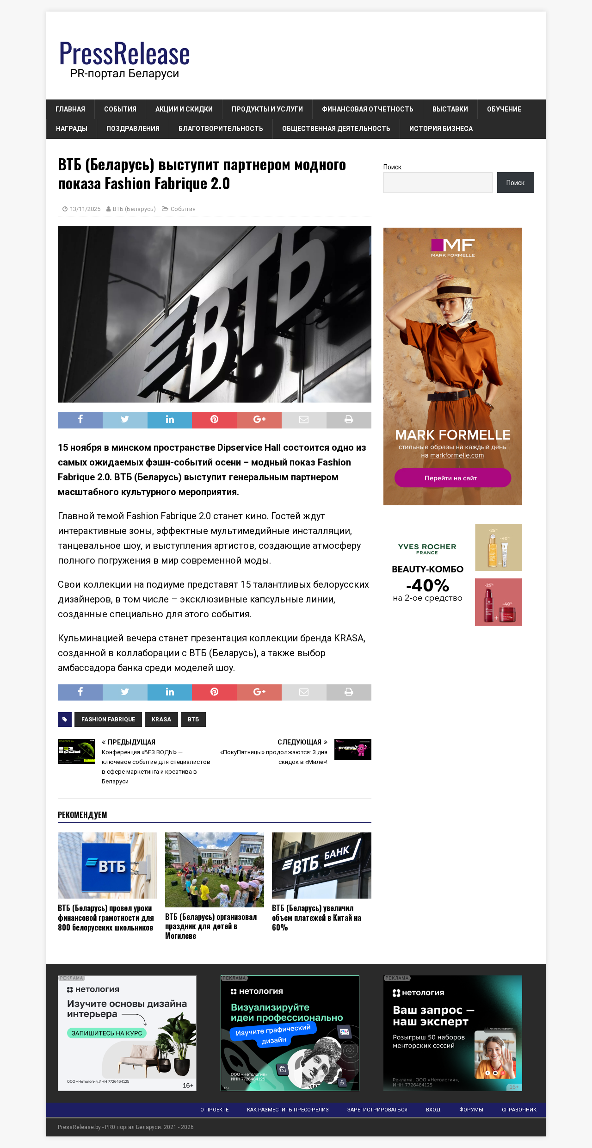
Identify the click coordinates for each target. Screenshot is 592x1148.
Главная (70, 109)
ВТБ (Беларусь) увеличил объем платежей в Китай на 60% (316, 917)
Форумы (471, 1110)
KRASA (161, 719)
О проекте (214, 1110)
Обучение (504, 109)
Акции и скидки (184, 109)
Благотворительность (221, 128)
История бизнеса (441, 128)
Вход (433, 1110)
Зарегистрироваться (377, 1110)
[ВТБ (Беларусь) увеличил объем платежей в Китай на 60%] (321, 865)
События (120, 109)
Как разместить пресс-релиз (288, 1110)
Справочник (519, 1110)
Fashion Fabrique (108, 719)
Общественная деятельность (336, 128)
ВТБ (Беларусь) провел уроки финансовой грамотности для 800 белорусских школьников (106, 917)
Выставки (450, 109)
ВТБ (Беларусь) (134, 208)
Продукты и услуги (267, 109)
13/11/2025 (85, 208)
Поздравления (133, 128)
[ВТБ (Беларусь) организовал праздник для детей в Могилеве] (215, 869)
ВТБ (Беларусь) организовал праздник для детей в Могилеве (211, 926)
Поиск (392, 167)
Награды (71, 128)
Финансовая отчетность (367, 109)
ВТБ (193, 719)
